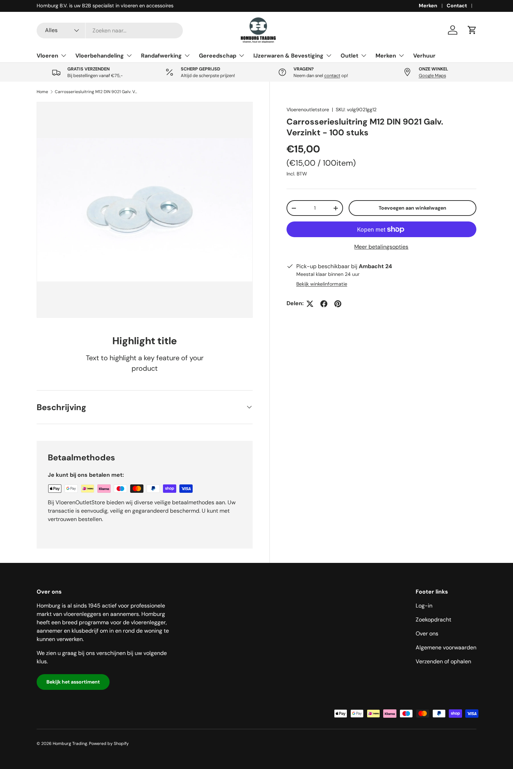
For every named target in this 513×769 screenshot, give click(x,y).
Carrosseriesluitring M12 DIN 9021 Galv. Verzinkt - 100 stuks (97, 92)
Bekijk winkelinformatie (321, 284)
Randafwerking (161, 55)
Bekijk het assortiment (73, 682)
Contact (457, 5)
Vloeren (47, 55)
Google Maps (432, 75)
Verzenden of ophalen (443, 661)
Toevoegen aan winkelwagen (412, 208)
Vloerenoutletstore (308, 109)
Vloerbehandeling (99, 55)
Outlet (349, 55)
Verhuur (424, 55)
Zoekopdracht (433, 619)
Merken (428, 5)
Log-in (424, 605)
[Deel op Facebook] (324, 304)
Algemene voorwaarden (446, 647)
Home (42, 92)
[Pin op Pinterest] (338, 304)
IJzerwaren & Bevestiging (288, 55)
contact (332, 75)
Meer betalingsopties (381, 247)
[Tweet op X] (310, 304)
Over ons (427, 633)
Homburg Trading (70, 743)
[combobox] (110, 30)
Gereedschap (217, 55)
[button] (472, 30)
